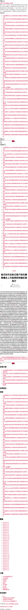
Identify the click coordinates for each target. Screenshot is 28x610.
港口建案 (5, 584)
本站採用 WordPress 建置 (6, 606)
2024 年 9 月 (6, 560)
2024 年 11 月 (6, 556)
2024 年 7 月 (6, 563)
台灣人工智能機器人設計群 (6, 3)
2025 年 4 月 (6, 548)
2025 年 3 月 (6, 550)
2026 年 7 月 (6, 524)
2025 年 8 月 (6, 542)
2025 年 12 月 (6, 535)
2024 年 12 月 (6, 555)
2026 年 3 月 (6, 530)
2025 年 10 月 (6, 539)
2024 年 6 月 (6, 565)
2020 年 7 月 (6, 569)
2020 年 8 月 (6, 568)
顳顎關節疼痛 (6, 589)
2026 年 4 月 (6, 529)
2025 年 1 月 (6, 553)
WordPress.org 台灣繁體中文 (10, 601)
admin (17, 285)
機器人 (4, 583)
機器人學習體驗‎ (6, 87)
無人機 (4, 586)
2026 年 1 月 (6, 534)
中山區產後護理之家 (8, 576)
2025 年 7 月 (6, 543)
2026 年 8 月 (6, 522)
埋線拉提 (5, 579)
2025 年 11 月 (6, 537)
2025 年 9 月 (6, 540)
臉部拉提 (5, 588)
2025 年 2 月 (6, 552)
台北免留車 (5, 578)
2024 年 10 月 (6, 558)
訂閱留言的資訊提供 (8, 599)
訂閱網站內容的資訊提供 (9, 598)
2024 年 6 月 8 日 (16, 286)
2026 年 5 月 (6, 527)
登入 (4, 596)
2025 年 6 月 (6, 545)
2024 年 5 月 (6, 566)
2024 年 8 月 (6, 561)
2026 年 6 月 (6, 525)
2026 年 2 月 (6, 532)
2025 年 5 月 (6, 547)
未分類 (14, 270)
